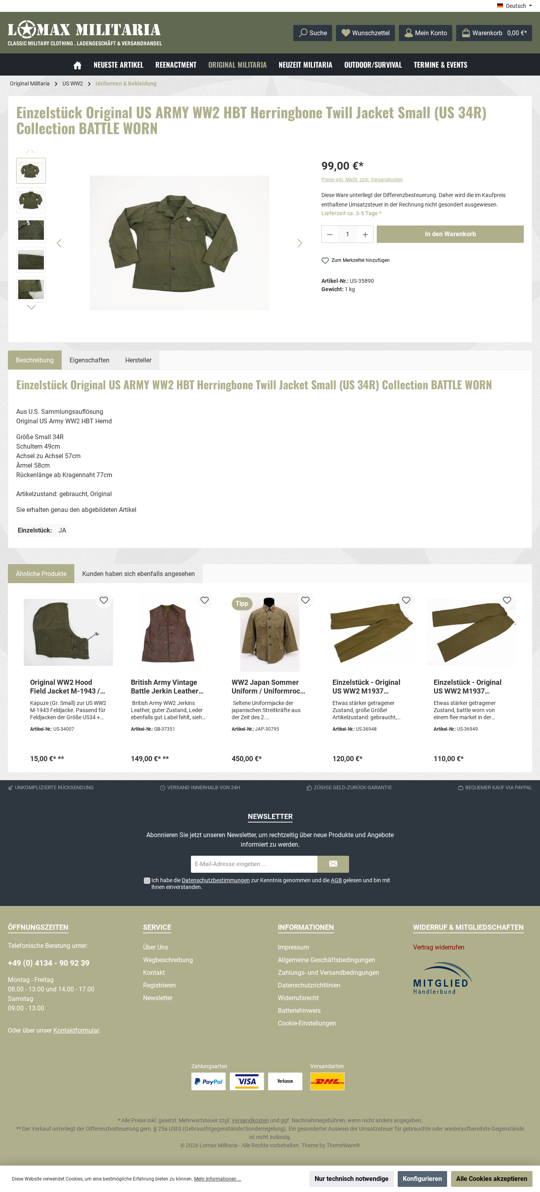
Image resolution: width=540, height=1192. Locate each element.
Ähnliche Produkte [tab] (41, 574)
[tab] (35, 360)
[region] (160, 243)
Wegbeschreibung (168, 960)
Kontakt (154, 972)
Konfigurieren (422, 1179)
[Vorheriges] (60, 243)
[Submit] (333, 864)
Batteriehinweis (299, 1010)
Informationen (306, 927)
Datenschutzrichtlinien (309, 985)
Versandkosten (250, 1120)
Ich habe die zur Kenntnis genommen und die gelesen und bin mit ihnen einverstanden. (270, 883)
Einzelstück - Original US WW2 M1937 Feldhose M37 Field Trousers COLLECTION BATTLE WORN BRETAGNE (470, 686)
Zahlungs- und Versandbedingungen (328, 972)
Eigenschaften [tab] (90, 360)
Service (157, 927)
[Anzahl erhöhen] (365, 234)
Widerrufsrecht (298, 998)
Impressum (293, 947)
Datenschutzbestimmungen (216, 880)
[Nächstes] (300, 243)
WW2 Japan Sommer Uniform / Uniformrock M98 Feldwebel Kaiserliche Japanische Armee (269, 686)
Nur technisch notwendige (352, 1179)
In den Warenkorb (450, 234)
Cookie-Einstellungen (307, 1023)
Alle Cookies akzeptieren (491, 1179)
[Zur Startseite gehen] (85, 32)
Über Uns (155, 947)
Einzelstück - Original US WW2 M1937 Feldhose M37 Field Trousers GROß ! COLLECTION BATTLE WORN (367, 686)
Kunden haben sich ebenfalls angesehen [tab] (138, 574)
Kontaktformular (76, 1030)
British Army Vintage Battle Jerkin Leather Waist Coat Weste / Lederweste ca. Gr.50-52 (165, 686)
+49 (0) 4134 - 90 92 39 (48, 963)
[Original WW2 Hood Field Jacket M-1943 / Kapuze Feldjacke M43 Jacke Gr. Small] (68, 632)
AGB (336, 880)
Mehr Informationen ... (217, 1179)
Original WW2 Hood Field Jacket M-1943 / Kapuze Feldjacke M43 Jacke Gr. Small (66, 686)
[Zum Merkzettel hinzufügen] (103, 600)
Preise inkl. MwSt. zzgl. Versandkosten (362, 179)
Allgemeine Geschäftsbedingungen (326, 960)
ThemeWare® (343, 1145)
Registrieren (159, 985)
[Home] (77, 64)
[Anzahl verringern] (329, 234)
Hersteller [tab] (138, 360)
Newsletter (157, 998)
